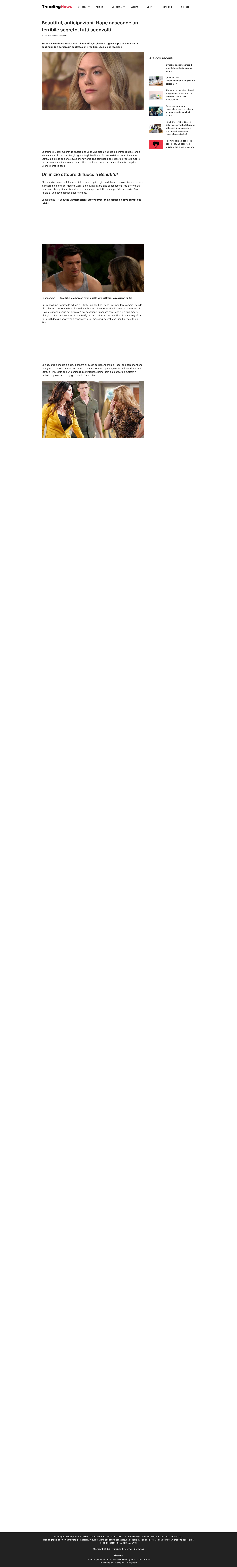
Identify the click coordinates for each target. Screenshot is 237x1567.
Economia (117, 6)
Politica (99, 6)
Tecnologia (166, 6)
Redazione (132, 1562)
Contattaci (139, 1549)
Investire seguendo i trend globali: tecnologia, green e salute (179, 68)
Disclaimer (120, 1562)
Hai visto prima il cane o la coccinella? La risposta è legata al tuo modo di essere (180, 143)
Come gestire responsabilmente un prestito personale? (180, 80)
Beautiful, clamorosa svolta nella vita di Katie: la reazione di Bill (96, 298)
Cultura (134, 6)
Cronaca (82, 6)
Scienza (185, 6)
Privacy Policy (106, 1562)
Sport (149, 6)
